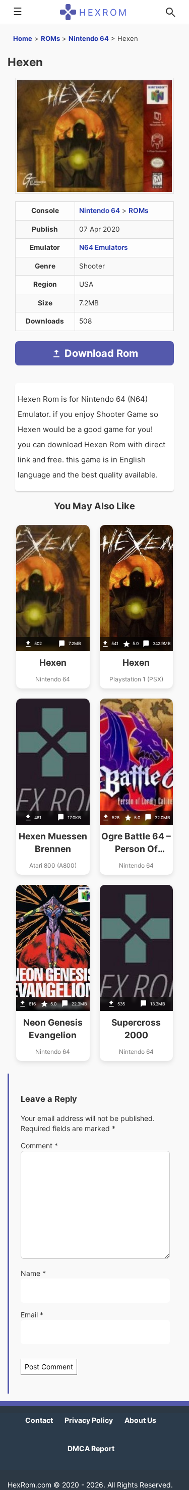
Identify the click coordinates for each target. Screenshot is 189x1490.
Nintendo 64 (89, 38)
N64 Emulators (103, 247)
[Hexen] (53, 606)
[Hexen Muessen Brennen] (53, 787)
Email (32, 1314)
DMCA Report (91, 1448)
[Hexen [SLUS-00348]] (136, 606)
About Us (140, 1420)
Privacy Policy (89, 1420)
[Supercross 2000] (136, 973)
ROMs (50, 38)
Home (22, 38)
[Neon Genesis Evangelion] (53, 973)
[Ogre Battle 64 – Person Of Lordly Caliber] (136, 787)
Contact (39, 1420)
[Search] (170, 12)
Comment (39, 1145)
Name (33, 1273)
